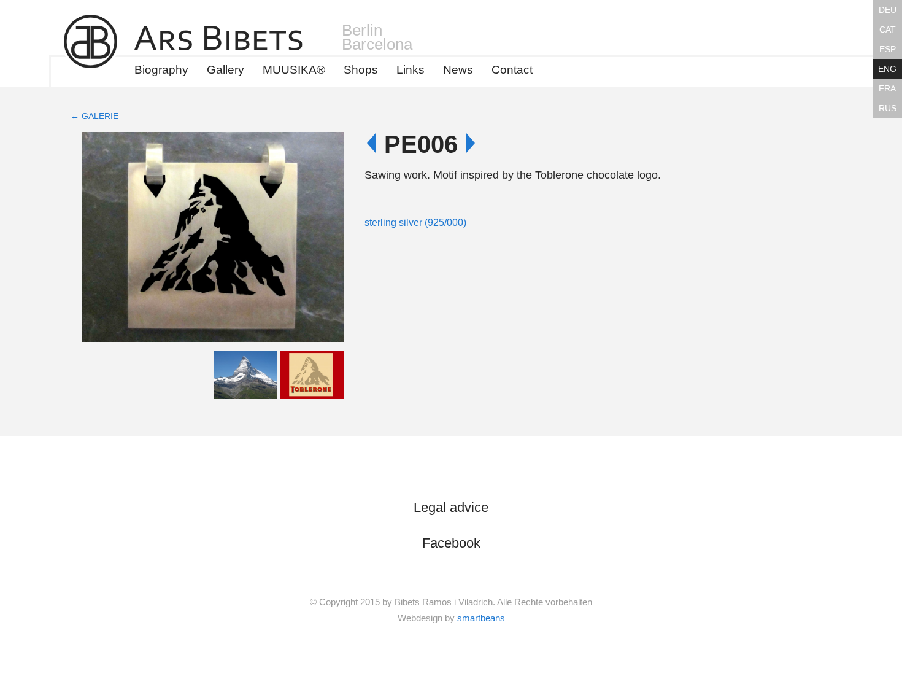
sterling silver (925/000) (415, 222)
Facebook (451, 543)
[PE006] (212, 240)
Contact (512, 69)
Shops (361, 69)
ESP (887, 49)
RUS (887, 108)
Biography (161, 69)
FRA (887, 88)
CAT (887, 29)
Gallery (225, 69)
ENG (887, 69)
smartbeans (481, 618)
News (458, 69)
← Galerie (94, 116)
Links (410, 69)
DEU (887, 10)
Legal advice (451, 507)
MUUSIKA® (294, 69)
